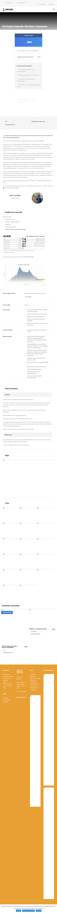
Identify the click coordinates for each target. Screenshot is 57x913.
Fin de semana (7, 678)
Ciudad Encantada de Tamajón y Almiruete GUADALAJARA (9, 646)
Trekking (5, 680)
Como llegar (28, 297)
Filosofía (5, 702)
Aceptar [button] (18, 910)
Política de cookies (35, 678)
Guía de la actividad (15, 195)
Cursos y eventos (8, 686)
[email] (30, 4)
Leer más (39, 910)
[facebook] (32, 4)
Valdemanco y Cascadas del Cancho (38, 629)
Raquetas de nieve (8, 676)
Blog (4, 688)
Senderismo (6, 674)
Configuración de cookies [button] (28, 910)
